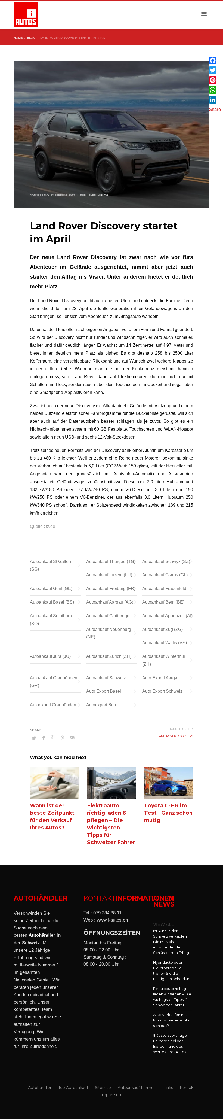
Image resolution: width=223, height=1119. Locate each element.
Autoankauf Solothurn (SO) (51, 619)
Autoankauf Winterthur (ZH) (163, 660)
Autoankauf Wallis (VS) (164, 642)
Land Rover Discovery (175, 736)
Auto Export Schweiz (162, 691)
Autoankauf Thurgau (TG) (110, 561)
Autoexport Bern (101, 705)
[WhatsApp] (215, 90)
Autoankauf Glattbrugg (107, 615)
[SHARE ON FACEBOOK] (43, 738)
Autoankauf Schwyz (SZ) (166, 561)
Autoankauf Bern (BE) (163, 602)
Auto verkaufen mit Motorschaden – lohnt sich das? (172, 1020)
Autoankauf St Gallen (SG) (50, 565)
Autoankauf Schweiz (106, 678)
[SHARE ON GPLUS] (53, 738)
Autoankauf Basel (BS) (52, 602)
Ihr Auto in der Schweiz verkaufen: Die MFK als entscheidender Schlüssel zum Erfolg (171, 942)
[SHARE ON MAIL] (72, 738)
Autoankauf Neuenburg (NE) (108, 633)
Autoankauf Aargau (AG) (109, 602)
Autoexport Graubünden (53, 705)
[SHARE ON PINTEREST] (62, 738)
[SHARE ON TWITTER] (34, 738)
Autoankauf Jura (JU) (50, 656)
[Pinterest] (215, 80)
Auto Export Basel (103, 691)
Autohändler (42, 935)
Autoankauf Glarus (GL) (165, 575)
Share (215, 109)
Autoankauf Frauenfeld (164, 588)
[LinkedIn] (215, 100)
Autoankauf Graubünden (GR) (53, 682)
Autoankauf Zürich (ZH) (108, 656)
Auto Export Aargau (161, 678)
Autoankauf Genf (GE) (51, 588)
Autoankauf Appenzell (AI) (167, 615)
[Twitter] (215, 70)
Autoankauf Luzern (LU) (109, 575)
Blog (104, 195)
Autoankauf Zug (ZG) (162, 629)
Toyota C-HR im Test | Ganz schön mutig (168, 812)
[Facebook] (215, 60)
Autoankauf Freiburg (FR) (110, 588)
